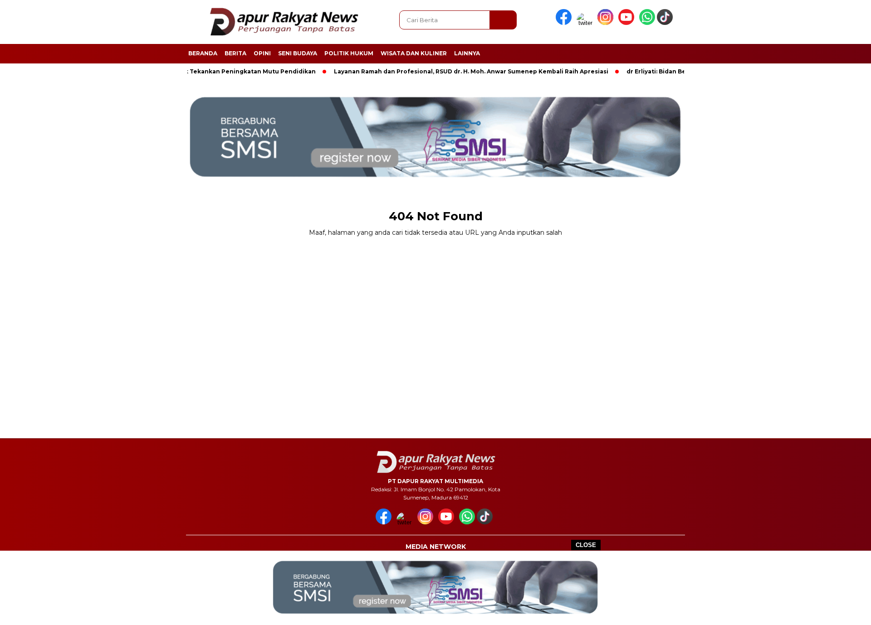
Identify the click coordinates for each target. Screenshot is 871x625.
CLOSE (586, 545)
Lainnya (467, 53)
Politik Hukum (348, 53)
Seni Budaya (297, 53)
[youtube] (627, 22)
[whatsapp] (647, 22)
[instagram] (607, 22)
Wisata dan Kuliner (414, 53)
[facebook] (565, 22)
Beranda (202, 53)
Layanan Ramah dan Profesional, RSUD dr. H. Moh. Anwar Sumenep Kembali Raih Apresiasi (455, 71)
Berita (235, 53)
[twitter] (586, 22)
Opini (262, 53)
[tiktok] (666, 22)
